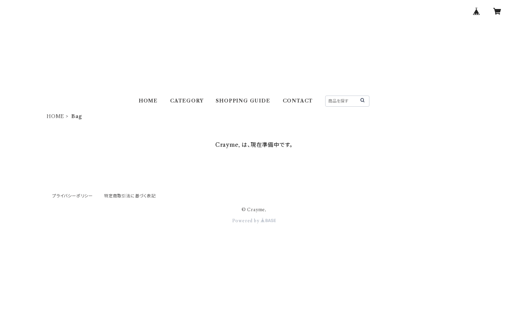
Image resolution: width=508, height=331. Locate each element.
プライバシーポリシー (72, 195)
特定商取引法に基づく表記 (130, 195)
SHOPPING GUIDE (243, 101)
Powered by (246, 220)
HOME (148, 101)
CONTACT (298, 101)
